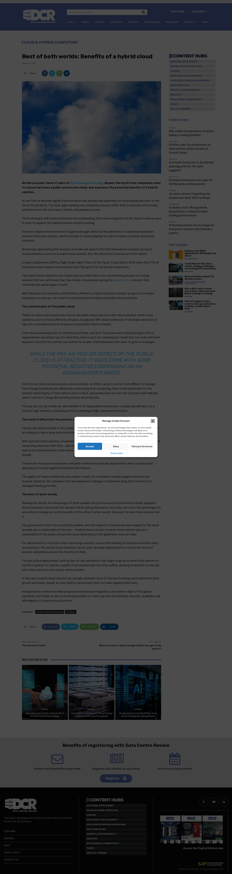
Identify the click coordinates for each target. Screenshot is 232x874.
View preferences (142, 446)
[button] (152, 421)
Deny (116, 446)
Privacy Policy (116, 453)
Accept (90, 446)
